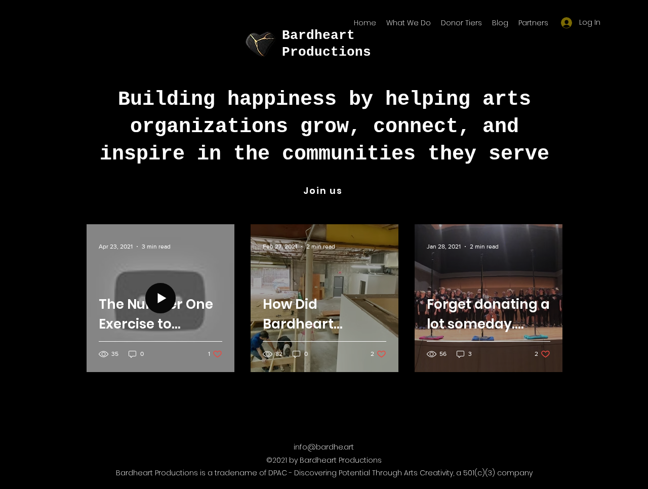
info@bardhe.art (324, 446)
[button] (533, 22)
